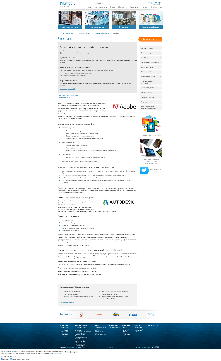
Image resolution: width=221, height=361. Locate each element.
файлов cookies (58, 353)
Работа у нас (64, 331)
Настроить (75, 352)
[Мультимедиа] (124, 18)
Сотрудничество (65, 335)
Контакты (151, 325)
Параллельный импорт (138, 331)
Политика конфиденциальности (142, 347)
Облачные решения (151, 72)
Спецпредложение (115, 327)
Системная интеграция (151, 48)
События (125, 330)
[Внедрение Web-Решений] (151, 18)
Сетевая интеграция (151, 53)
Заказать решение (150, 39)
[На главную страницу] (69, 2)
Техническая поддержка (151, 88)
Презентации (126, 329)
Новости (125, 331)
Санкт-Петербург (156, 4)
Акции (124, 333)
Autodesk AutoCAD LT (64, 98)
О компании (64, 325)
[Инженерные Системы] (97, 18)
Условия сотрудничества (67, 302)
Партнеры (137, 325)
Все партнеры (138, 327)
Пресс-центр (126, 325)
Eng (158, 325)
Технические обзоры (126, 335)
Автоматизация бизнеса (151, 67)
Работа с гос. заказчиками (64, 334)
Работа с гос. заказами (151, 97)
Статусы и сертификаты (64, 329)
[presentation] (157, 314)
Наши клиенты (66, 314)
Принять (67, 352)
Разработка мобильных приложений (147, 82)
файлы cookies (17, 351)
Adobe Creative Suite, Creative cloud (68, 95)
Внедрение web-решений (151, 76)
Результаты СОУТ (109, 347)
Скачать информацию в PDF (67, 89)
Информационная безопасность (151, 62)
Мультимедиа (151, 57)
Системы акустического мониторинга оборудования (148, 107)
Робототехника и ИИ (146, 102)
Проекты (96, 325)
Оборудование (113, 325)
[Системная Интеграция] (70, 18)
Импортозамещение (146, 92)
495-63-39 (153, 2)
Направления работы (80, 325)
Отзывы (125, 327)
